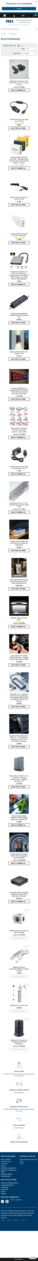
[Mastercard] (16, 1220)
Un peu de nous (6, 1161)
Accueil (3, 34)
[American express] (8, 1220)
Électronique (12, 34)
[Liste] (22, 45)
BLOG (21, 1163)
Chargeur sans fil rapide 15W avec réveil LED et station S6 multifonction (19, 543)
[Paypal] (23, 1220)
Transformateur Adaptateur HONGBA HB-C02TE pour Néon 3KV (19, 315)
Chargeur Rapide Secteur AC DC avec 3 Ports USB (19, 234)
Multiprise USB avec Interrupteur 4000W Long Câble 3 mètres (19, 969)
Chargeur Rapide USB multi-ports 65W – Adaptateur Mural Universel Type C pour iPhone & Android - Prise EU (19, 160)
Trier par (16, 53)
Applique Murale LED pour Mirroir (19, 619)
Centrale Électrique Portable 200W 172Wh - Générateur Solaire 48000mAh (19, 856)
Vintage (3, 1193)
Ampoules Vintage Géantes (9, 1183)
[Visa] (3, 1220)
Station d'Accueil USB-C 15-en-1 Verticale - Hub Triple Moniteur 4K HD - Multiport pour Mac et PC (19, 778)
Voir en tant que (9, 46)
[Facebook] (2, 1201)
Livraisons (4, 1164)
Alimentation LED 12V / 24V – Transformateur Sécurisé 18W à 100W (19, 505)
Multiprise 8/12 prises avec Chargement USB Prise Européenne (19, 1042)
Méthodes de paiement (8, 1168)
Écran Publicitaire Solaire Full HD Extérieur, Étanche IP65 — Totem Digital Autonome (19, 581)
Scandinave (4, 1187)
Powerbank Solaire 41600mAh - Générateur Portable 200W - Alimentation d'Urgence (19, 894)
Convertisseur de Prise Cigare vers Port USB (19, 120)
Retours (3, 1166)
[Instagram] (7, 1201)
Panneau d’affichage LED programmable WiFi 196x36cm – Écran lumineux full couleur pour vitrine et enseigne (19, 391)
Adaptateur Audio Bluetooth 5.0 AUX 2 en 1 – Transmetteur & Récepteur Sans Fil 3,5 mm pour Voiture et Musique (19, 738)
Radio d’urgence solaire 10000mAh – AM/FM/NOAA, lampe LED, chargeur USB (19, 817)
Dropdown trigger (14, 16)
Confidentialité (5, 1176)
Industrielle (4, 1189)
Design (3, 1191)
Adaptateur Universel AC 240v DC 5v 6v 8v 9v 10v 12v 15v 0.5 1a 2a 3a (19, 83)
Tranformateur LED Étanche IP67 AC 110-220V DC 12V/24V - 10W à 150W (19, 430)
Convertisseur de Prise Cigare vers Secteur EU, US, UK (19, 467)
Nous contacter (6, 1159)
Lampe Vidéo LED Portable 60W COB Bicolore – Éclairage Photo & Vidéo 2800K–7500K (19, 657)
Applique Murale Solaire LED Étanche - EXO (19, 352)
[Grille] (18, 45)
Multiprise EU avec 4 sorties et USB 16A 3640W (19, 931)
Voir (23, 49)
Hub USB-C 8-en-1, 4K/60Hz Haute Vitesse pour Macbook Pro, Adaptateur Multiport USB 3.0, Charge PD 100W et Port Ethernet (19, 697)
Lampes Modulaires (7, 1185)
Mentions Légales (7, 1174)
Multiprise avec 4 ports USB (19, 1005)
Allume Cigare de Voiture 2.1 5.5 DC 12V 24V (19, 198)
